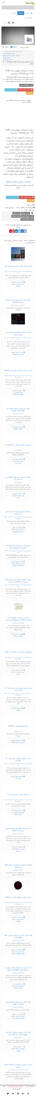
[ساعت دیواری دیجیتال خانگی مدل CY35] (18, 885)
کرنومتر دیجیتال (16, 216)
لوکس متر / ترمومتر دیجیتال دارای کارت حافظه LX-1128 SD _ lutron (18, 1033)
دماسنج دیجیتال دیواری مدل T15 (18, 794)
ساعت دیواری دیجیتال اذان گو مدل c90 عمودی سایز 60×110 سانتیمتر (18, 580)
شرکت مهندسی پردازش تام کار (18, 305)
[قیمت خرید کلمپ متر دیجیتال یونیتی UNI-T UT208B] (18, 919)
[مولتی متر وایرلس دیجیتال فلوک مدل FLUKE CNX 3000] (18, 393)
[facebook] (5, 22)
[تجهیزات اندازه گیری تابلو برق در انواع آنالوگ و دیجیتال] (18, 849)
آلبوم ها (14, 13)
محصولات (20, 13)
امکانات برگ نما (29, 1087)
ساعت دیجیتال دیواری (27, 216)
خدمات (27, 13)
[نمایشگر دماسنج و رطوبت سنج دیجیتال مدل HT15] (18, 496)
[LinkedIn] (13, 1093)
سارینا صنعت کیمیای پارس (18, 414)
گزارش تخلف (23, 47)
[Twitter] (7, 1093)
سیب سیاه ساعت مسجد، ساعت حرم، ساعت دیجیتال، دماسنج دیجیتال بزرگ (12, 52)
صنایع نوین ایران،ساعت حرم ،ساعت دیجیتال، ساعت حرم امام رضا (18, 272)
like (3, 47)
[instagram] (9, 22)
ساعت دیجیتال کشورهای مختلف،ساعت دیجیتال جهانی (18, 333)
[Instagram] (18, 1093)
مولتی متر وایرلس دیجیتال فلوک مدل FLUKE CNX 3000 (18, 409)
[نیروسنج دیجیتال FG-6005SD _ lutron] (18, 428)
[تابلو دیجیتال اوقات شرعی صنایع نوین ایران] (18, 254)
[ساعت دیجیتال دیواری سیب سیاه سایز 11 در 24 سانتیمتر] (18, 672)
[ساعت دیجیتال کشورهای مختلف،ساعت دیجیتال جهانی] (18, 319)
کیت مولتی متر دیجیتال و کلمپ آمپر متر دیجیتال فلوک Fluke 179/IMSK (18, 968)
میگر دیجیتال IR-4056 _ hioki (18, 726)
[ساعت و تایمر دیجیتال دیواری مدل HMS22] (18, 354)
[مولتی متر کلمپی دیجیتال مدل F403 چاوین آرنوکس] (18, 1049)
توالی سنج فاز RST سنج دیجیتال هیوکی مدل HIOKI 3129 (18, 829)
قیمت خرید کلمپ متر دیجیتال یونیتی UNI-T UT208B (18, 936)
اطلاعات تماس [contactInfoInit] (28, 18)
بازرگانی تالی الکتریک (18, 870)
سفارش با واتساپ (10, 90)
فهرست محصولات (9, 54)
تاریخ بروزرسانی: (10, 208)
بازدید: (31, 205)
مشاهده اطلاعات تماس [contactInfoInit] (25, 90)
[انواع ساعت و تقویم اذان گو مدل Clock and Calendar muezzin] (18, 530)
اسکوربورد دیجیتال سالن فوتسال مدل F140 (18, 652)
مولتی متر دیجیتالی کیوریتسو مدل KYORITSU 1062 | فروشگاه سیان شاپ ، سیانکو (18, 620)
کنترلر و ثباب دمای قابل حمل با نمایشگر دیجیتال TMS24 (18, 301)
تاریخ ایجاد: (30, 208)
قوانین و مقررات (16, 1089)
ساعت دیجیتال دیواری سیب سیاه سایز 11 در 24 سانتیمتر (18, 689)
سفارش (29, 93)
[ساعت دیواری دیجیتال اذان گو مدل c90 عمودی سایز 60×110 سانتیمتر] (18, 564)
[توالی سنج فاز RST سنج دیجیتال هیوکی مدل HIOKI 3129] (18, 813)
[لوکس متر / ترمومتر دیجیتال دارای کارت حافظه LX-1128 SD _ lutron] (18, 1016)
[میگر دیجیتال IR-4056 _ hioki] (18, 709)
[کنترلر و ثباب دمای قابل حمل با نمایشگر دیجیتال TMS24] (18, 284)
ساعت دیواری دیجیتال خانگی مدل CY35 (18, 897)
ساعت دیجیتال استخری (27, 219)
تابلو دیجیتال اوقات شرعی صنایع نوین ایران (18, 266)
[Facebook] (28, 1093)
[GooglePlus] (23, 1093)
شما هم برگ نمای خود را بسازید (23, 8)
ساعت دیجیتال (9, 60)
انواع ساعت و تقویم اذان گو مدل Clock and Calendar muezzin (18, 546)
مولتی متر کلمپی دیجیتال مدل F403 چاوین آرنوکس (18, 1065)
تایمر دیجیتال (16, 213)
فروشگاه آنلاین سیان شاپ (18, 623)
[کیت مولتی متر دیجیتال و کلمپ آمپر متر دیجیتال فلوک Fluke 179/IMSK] (18, 952)
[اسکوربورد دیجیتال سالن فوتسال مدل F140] (18, 635)
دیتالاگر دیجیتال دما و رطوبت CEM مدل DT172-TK (18, 478)
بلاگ (4, 1087)
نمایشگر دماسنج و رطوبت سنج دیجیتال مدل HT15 (18, 512)
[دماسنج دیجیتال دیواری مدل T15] (18, 778)
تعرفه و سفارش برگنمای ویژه (15, 1087)
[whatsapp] (13, 22)
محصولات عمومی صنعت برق (12, 56)
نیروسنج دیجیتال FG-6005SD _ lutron (18, 445)
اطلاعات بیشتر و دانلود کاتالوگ (18, 182)
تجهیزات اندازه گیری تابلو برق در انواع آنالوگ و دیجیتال (18, 866)
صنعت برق (8, 58)
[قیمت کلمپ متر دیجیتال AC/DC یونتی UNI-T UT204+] (18, 986)
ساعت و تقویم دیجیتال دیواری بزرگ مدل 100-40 (18, 759)
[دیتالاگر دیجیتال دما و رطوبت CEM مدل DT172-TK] (18, 461)
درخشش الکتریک (18, 450)
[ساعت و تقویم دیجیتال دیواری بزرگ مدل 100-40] (18, 742)
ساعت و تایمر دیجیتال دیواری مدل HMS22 (18, 370)
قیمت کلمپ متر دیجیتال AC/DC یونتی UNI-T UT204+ (18, 1003)
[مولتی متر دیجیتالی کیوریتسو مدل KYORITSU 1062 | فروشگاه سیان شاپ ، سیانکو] (18, 606)
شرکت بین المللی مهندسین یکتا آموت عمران (18, 1070)
